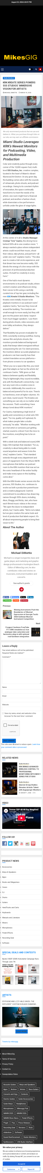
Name (4, 687)
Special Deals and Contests (19, 952)
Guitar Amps (8, 1104)
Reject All (31, 1169)
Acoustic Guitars (9, 1085)
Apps (4, 877)
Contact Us (6, 1069)
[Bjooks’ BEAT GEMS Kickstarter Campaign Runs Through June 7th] (20, 974)
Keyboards (6, 912)
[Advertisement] (21, 30)
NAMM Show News (11, 1118)
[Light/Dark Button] (31, 69)
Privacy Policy (7, 1064)
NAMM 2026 (21, 1113)
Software (5, 943)
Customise (11, 1169)
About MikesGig (8, 1054)
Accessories (7, 867)
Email (4, 696)
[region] (21, 1158)
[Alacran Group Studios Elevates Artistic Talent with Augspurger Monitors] (9, 787)
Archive (14, 1089)
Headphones (21, 1104)
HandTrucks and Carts (10, 907)
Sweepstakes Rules (10, 1074)
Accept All (21, 1164)
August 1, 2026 (26, 793)
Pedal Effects (7, 933)
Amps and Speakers (27, 1085)
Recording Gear (8, 938)
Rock (31, 1128)
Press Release (24, 1123)
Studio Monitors (9, 78)
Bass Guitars (33, 1089)
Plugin (5, 1123)
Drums (4, 897)
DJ (3, 892)
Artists (6, 995)
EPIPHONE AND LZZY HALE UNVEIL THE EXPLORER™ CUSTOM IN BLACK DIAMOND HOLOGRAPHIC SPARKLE (19, 1003)
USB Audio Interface (25, 1142)
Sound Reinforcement (11, 1137)
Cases (4, 887)
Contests (24, 1094)
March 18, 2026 (25, 92)
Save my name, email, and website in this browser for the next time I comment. (20, 714)
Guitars (5, 902)
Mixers (5, 923)
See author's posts (21, 583)
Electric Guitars (9, 1099)
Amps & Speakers (9, 872)
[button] (2, 69)
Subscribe (40, 69)
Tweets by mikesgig (10, 1042)
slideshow (7, 1132)
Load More (22, 1031)
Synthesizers (8, 1142)
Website (5, 705)
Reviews (22, 1128)
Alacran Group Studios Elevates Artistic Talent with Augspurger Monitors (30, 787)
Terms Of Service (9, 1059)
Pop (13, 1123)
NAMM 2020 (8, 1113)
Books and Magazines (10, 882)
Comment (6, 657)
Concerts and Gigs (10, 1094)
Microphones (7, 928)
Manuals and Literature (11, 918)
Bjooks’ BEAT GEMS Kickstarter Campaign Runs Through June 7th (20, 960)
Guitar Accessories (25, 1099)
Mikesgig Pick (22, 1108)
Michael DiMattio (11, 92)
